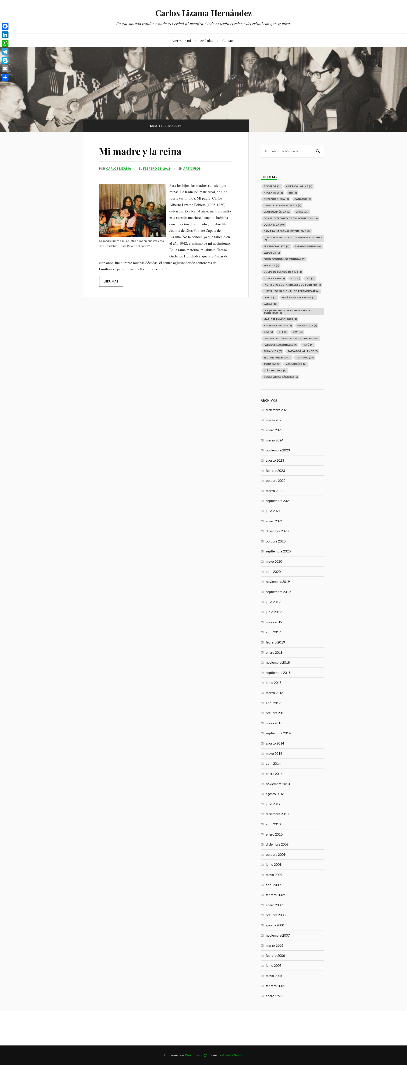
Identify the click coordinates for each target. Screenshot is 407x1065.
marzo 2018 (274, 693)
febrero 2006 (275, 955)
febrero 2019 (275, 642)
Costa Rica (274, 224)
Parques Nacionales (280, 344)
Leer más (111, 281)
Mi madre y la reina (140, 151)
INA (310, 278)
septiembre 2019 (278, 592)
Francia (271, 265)
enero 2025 (274, 430)
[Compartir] (5, 77)
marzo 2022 (274, 491)
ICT (295, 278)
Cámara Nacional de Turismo (287, 231)
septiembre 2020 (278, 551)
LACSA (270, 303)
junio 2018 (274, 682)
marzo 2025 (274, 420)
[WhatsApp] (5, 43)
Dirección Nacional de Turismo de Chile (293, 238)
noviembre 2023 (278, 450)
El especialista (276, 246)
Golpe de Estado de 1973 (283, 271)
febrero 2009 (275, 895)
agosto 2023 (275, 460)
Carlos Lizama (118, 168)
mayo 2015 (274, 723)
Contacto (228, 40)
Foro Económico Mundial (284, 259)
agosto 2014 (275, 743)
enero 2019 (274, 652)
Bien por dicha (276, 199)
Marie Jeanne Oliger (280, 319)
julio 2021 (273, 511)
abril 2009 (273, 885)
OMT (298, 331)
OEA (268, 331)
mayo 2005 (274, 976)
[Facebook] (5, 26)
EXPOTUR (272, 252)
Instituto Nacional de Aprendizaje (291, 291)
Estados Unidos (308, 246)
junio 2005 (274, 965)
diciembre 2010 (277, 814)
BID (293, 192)
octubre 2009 (276, 854)
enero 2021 (274, 521)
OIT (283, 331)
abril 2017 (273, 703)
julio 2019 (273, 602)
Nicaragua (307, 325)
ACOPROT (272, 186)
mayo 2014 (274, 753)
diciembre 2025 (277, 410)
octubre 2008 (276, 915)
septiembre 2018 (278, 672)
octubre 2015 (276, 713)
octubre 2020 (276, 541)
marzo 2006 (274, 945)
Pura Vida (273, 351)
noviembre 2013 (278, 784)
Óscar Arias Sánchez (281, 376)
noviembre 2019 (278, 581)
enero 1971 (274, 996)
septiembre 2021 (278, 501)
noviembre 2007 (278, 935)
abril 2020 (273, 571)
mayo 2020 (274, 561)
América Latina (299, 186)
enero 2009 (274, 905)
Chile (302, 211)
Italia (270, 297)
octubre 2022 (276, 480)
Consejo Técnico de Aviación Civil (291, 218)
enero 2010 (274, 834)
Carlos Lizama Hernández (203, 12)
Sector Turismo (277, 357)
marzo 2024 (274, 440)
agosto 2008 (275, 925)
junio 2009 (274, 864)
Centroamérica (277, 211)
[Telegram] (5, 52)
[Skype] (5, 60)
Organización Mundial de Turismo (291, 338)
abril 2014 (273, 763)
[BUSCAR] (318, 151)
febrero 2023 (275, 470)
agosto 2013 (275, 794)
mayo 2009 (274, 875)
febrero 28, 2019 (157, 168)
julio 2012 (273, 804)
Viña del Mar (275, 370)
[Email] (5, 69)
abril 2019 (273, 632)
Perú (308, 344)
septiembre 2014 (278, 733)
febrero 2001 (275, 986)
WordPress (193, 1055)
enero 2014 (274, 773)
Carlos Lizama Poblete (282, 205)
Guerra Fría (274, 278)
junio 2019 (274, 612)
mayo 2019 (274, 622)
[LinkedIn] (5, 35)
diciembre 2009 (277, 844)
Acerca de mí (181, 40)
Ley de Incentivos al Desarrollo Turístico (287, 311)
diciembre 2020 (277, 531)
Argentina (273, 192)
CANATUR (302, 199)
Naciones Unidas (278, 325)
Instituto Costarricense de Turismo (292, 284)
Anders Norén (232, 1055)
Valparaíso (296, 363)
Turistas (272, 363)
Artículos (206, 40)
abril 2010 (273, 824)
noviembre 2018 (278, 662)
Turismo (305, 357)
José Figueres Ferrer (298, 297)
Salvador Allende (303, 351)
